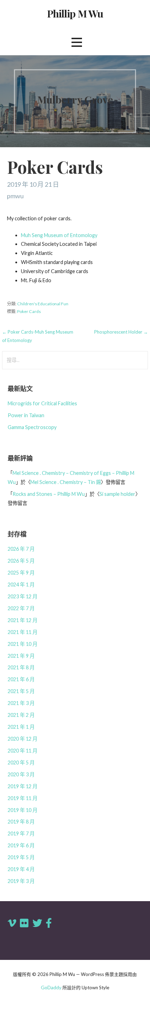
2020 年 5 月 (21, 762)
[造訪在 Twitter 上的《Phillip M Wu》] (37, 925)
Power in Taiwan (26, 415)
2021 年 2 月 (21, 715)
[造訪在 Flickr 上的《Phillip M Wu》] (24, 925)
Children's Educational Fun (42, 303)
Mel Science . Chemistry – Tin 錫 (65, 482)
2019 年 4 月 (21, 869)
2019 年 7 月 (21, 833)
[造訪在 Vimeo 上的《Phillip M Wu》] (12, 925)
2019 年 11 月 (22, 798)
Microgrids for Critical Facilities (42, 403)
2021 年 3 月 (21, 703)
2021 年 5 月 (21, 691)
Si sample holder (117, 494)
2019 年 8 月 (21, 822)
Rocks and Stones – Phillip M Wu (49, 494)
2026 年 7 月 (21, 549)
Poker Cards (29, 311)
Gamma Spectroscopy (32, 427)
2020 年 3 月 (21, 774)
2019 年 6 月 (21, 845)
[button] (77, 42)
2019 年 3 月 (21, 881)
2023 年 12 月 (22, 596)
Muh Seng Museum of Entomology (59, 235)
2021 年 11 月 (22, 632)
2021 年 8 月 (21, 667)
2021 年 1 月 (21, 727)
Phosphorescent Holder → (121, 332)
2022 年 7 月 (21, 608)
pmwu (15, 196)
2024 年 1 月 (21, 584)
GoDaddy (51, 987)
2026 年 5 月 (21, 561)
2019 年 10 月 (22, 810)
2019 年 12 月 (22, 786)
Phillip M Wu (75, 13)
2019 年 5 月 (21, 857)
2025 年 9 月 (21, 573)
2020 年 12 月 (22, 739)
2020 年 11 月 (22, 751)
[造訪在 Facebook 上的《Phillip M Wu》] (49, 925)
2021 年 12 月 (22, 620)
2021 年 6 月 (21, 679)
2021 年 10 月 (22, 644)
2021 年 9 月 (21, 656)
